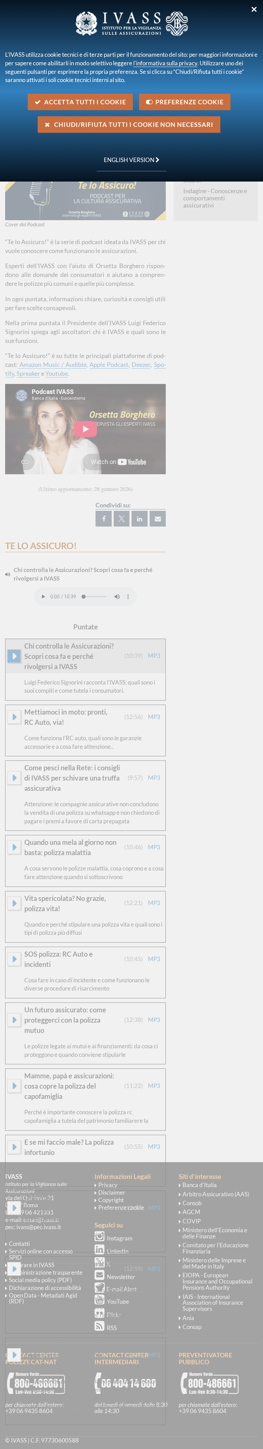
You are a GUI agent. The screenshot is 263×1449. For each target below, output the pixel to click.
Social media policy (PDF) (40, 1280)
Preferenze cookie (121, 1207)
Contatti (19, 1243)
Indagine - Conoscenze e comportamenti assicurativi (215, 198)
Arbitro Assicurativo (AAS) (216, 1194)
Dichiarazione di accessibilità (45, 1287)
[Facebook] (104, 519)
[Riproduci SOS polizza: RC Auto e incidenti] (14, 959)
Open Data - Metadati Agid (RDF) (43, 1298)
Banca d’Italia (200, 1184)
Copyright (111, 1200)
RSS (112, 1327)
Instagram (120, 1238)
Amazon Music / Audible (52, 364)
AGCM (191, 1211)
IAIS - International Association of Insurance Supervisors (213, 1303)
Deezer (141, 364)
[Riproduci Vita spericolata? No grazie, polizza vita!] (14, 903)
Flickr (114, 1314)
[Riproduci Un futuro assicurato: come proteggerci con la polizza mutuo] (14, 1020)
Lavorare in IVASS (31, 1264)
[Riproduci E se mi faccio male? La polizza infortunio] (14, 1147)
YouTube (118, 1301)
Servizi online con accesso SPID (41, 1254)
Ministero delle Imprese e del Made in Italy (214, 1263)
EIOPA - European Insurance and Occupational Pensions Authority (217, 1281)
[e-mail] (158, 519)
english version (126, 156)
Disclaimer (111, 1192)
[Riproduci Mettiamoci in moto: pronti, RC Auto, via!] (14, 717)
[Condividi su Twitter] (121, 519)
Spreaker (28, 373)
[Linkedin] (140, 519)
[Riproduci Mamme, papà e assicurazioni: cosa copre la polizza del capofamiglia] (14, 1086)
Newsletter (121, 1276)
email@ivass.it (41, 1219)
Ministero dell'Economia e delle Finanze (215, 1233)
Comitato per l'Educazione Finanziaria (216, 1248)
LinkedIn (117, 1251)
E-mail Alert (122, 1289)
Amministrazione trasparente (46, 1272)
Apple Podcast (108, 364)
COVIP (192, 1221)
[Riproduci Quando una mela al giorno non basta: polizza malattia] (14, 847)
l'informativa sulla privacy (165, 63)
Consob (192, 1203)
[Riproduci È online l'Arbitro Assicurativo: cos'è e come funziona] (14, 1269)
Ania (188, 1317)
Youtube (56, 373)
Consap (192, 1326)
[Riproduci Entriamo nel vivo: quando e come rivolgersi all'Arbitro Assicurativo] (14, 1355)
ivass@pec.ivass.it (38, 1227)
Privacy (107, 1184)
